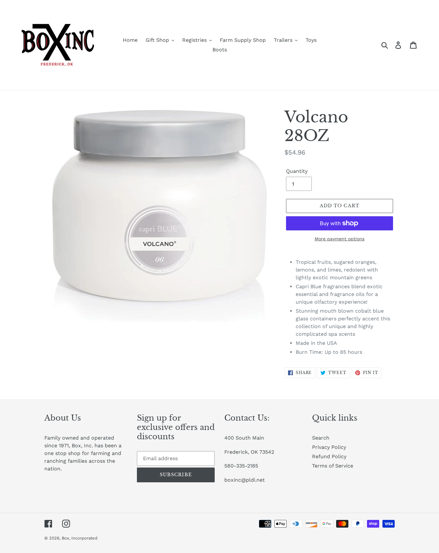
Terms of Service (332, 466)
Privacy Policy (329, 447)
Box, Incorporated (79, 538)
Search (320, 438)
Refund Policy (329, 456)
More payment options (339, 238)
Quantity (297, 171)
